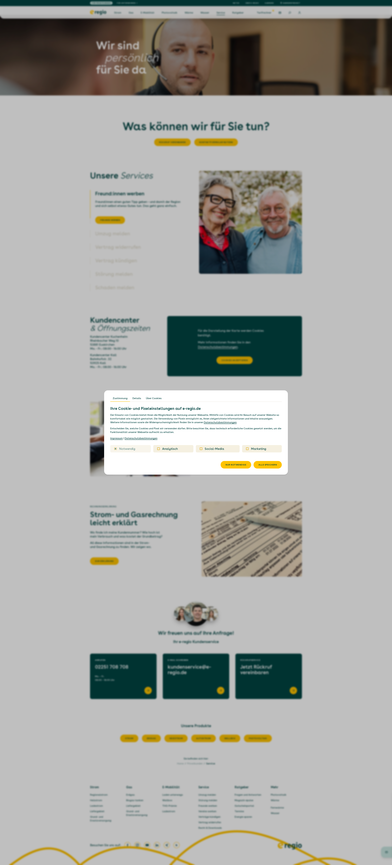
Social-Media (214, 449)
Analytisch (170, 449)
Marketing (258, 449)
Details (136, 398)
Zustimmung (120, 398)
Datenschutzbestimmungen (220, 422)
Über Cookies (154, 398)
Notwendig (127, 449)
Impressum (116, 438)
